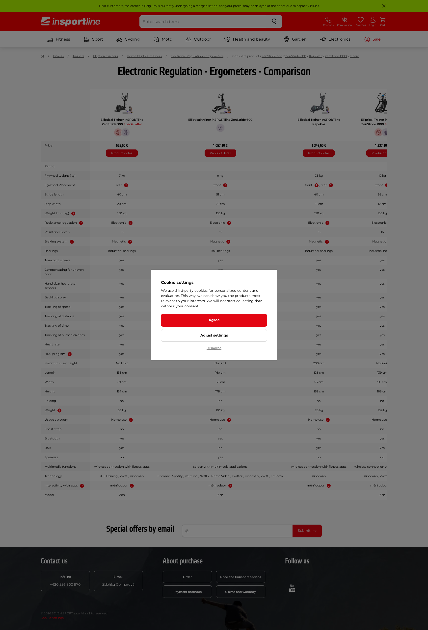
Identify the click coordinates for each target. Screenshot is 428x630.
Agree (214, 320)
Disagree (214, 348)
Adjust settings (214, 335)
